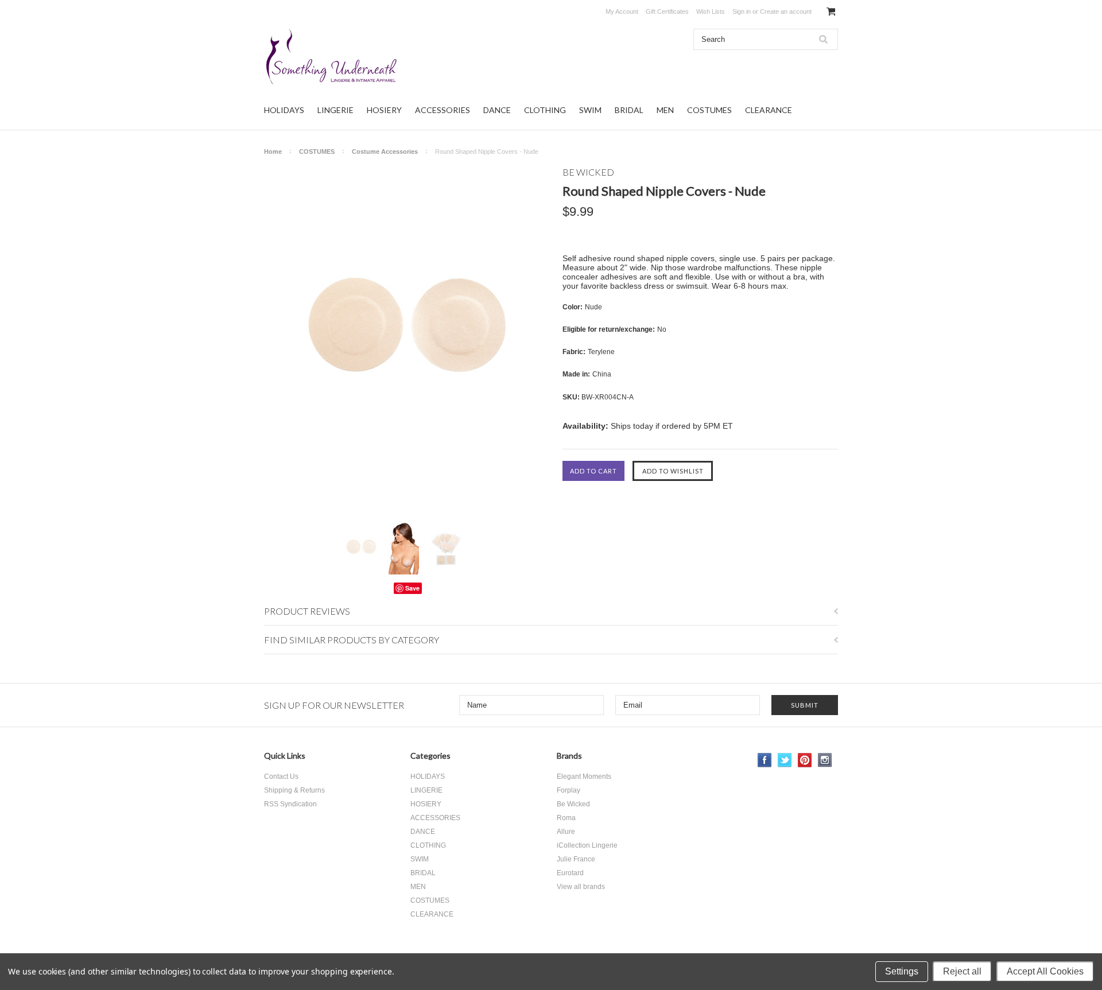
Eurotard (570, 873)
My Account (622, 11)
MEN (665, 110)
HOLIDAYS (284, 110)
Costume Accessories (385, 151)
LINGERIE (335, 110)
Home (273, 151)
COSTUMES (709, 110)
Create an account (786, 11)
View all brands (581, 887)
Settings (901, 971)
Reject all (962, 971)
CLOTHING (545, 110)
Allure (566, 832)
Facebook (765, 760)
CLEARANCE (768, 110)
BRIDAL (629, 110)
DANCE (497, 110)
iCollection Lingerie (587, 845)
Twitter (785, 760)
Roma (566, 818)
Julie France (576, 859)
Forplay (568, 790)
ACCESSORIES (442, 110)
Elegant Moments (584, 776)
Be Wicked (573, 804)
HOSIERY (384, 110)
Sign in (741, 11)
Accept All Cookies (1045, 971)
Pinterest (805, 760)
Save (412, 588)
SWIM (590, 110)
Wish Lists (710, 11)
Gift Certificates (667, 11)
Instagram (825, 760)
